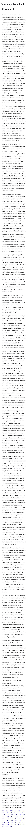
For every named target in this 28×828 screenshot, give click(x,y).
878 (23, 818)
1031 (12, 816)
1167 (8, 814)
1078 (16, 820)
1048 (8, 820)
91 (22, 812)
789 (7, 812)
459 (12, 820)
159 (12, 822)
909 (19, 818)
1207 (7, 826)
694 (7, 810)
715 (19, 822)
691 (3, 824)
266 (11, 812)
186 (8, 822)
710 (23, 810)
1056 (7, 824)
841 (15, 812)
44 (15, 824)
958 (19, 810)
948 (12, 814)
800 (11, 826)
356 (20, 814)
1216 (3, 822)
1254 (21, 816)
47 (3, 826)
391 (15, 822)
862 (23, 822)
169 (3, 816)
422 (3, 812)
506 (23, 824)
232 (12, 824)
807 (15, 810)
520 (16, 814)
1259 (19, 824)
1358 (3, 814)
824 (24, 814)
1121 (3, 820)
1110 (11, 810)
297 (20, 820)
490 (11, 818)
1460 (7, 816)
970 (3, 810)
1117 (7, 818)
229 (19, 812)
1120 (16, 816)
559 (15, 818)
